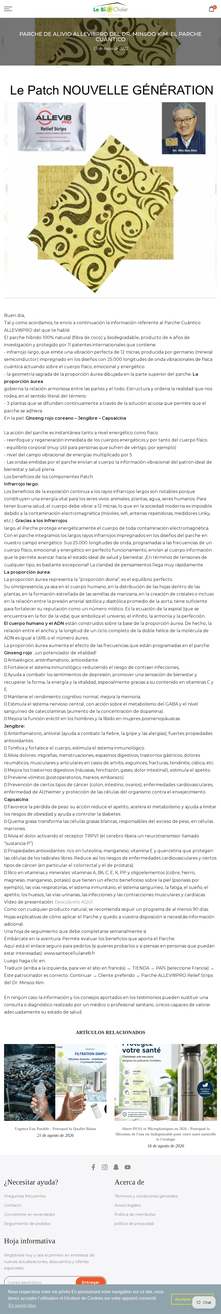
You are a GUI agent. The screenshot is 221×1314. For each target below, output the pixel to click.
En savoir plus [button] (22, 1305)
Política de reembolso (135, 1214)
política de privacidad (134, 1223)
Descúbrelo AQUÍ (74, 902)
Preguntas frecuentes (25, 1196)
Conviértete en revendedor (29, 1214)
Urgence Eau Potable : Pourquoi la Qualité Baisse (55, 1129)
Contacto (13, 1205)
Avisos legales (128, 1205)
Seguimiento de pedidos (27, 1223)
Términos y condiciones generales (146, 1196)
